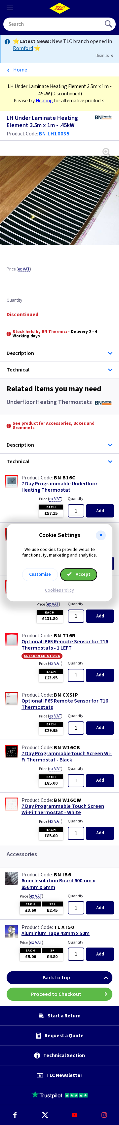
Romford (23, 48)
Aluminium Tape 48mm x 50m (55, 933)
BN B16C (65, 477)
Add (100, 511)
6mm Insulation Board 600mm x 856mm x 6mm (58, 884)
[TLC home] (59, 8)
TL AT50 (64, 927)
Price (19, 269)
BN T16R (65, 635)
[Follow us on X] (45, 1115)
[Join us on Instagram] (104, 1115)
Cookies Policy (59, 590)
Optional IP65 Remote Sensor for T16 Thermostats (64, 704)
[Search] (109, 24)
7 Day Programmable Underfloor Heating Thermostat (59, 487)
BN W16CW (67, 800)
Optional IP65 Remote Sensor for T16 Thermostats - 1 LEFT (64, 645)
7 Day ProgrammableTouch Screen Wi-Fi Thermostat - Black (66, 757)
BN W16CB (67, 747)
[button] (101, 535)
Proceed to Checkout (56, 994)
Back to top (56, 977)
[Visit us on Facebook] (15, 1115)
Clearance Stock (42, 656)
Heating (44, 100)
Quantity (14, 300)
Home (20, 69)
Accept (82, 574)
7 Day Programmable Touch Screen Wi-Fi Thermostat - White (62, 809)
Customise (40, 574)
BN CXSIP (66, 695)
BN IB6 (62, 874)
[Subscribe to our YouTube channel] (74, 1115)
